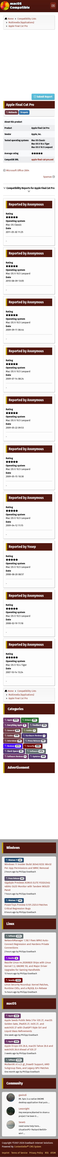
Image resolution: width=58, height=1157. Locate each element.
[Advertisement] (29, 60)
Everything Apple (16, 725)
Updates (38, 756)
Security (33, 746)
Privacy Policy (36, 1152)
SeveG (22, 1122)
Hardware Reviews (34, 735)
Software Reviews (16, 756)
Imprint (5, 1152)
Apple (12, 720)
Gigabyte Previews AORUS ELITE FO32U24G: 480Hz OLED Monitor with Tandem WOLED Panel (27, 886)
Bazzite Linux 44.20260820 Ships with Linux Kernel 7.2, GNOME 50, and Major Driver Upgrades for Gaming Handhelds (28, 966)
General (13, 730)
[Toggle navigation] (53, 5)
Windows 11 (14, 860)
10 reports (24, 112)
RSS (46, 1152)
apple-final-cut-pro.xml (42, 159)
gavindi (23, 1095)
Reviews (13, 746)
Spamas (47, 176)
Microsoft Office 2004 (17, 170)
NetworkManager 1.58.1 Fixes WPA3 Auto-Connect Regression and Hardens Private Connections (27, 944)
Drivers (30, 720)
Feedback (39, 725)
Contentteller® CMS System (27, 1146)
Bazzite (12, 958)
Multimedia (12, 112)
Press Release (35, 741)
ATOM (53, 1152)
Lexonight (24, 1108)
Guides (30, 730)
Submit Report (44, 96)
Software (36, 751)
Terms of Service (19, 1152)
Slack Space (14, 751)
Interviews (14, 741)
